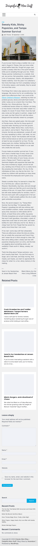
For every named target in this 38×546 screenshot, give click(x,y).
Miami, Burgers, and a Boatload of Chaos (18, 398)
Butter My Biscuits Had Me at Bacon (12, 514)
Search (4, 498)
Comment (6, 426)
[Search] (34, 14)
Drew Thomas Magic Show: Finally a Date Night (15, 517)
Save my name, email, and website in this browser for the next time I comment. (19, 478)
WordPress (14, 543)
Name (4, 450)
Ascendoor (31, 541)
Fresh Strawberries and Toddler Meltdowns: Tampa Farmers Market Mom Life (17, 311)
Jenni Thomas (7, 34)
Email (4, 459)
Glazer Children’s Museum (11, 97)
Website (4, 468)
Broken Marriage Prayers (9, 525)
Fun (3, 22)
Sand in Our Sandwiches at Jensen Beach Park (18, 355)
